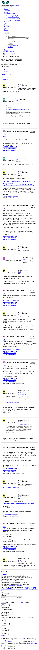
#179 (4, 527)
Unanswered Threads (14, 18)
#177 (19, 482)
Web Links (7, 10)
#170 (4, 294)
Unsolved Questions (14, 20)
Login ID (4, 594)
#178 (19, 496)
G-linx (30, 589)
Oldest (6, 69)
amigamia (26, 587)
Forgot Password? (13, 45)
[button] (9, 105)
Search (6, 23)
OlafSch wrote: (6, 136)
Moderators (19, 585)
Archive (3, 635)
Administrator (11, 585)
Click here (20, 602)
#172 (4, 340)
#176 (4, 450)
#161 (19, 86)
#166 (4, 208)
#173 (4, 365)
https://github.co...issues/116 (11, 487)
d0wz (2, 590)
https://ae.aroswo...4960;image (11, 349)
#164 (17, 159)
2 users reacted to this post (10, 196)
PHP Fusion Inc (21, 639)
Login (6, 33)
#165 (19, 173)
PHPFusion (11, 642)
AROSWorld (15, 5)
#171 (19, 314)
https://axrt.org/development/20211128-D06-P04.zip (18, 185)
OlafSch (35, 589)
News (6, 12)
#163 (4, 134)
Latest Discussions (13, 17)
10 (6, 79)
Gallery (6, 26)
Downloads (7, 25)
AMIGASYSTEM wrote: (23, 394)
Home (6, 9)
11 (7, 79)
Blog (5, 28)
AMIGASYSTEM (6, 589)
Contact (6, 22)
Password (4, 595)
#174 (19, 392)
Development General (10, 55)
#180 (19, 560)
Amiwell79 (24, 589)
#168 (24, 259)
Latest (6, 71)
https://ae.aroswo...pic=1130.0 (11, 300)
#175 (19, 422)
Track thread (4, 74)
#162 (17, 100)
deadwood (33, 587)
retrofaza (18, 589)
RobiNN (3, 640)
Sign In (10, 43)
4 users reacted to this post (10, 514)
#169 (19, 272)
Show (26, 38)
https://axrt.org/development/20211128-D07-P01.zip (18, 503)
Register (10, 47)
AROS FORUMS (9, 53)
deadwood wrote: (19, 102)
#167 (19, 248)
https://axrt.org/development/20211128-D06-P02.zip (17, 109)
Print (9, 74)
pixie (13, 589)
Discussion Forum (9, 13)
